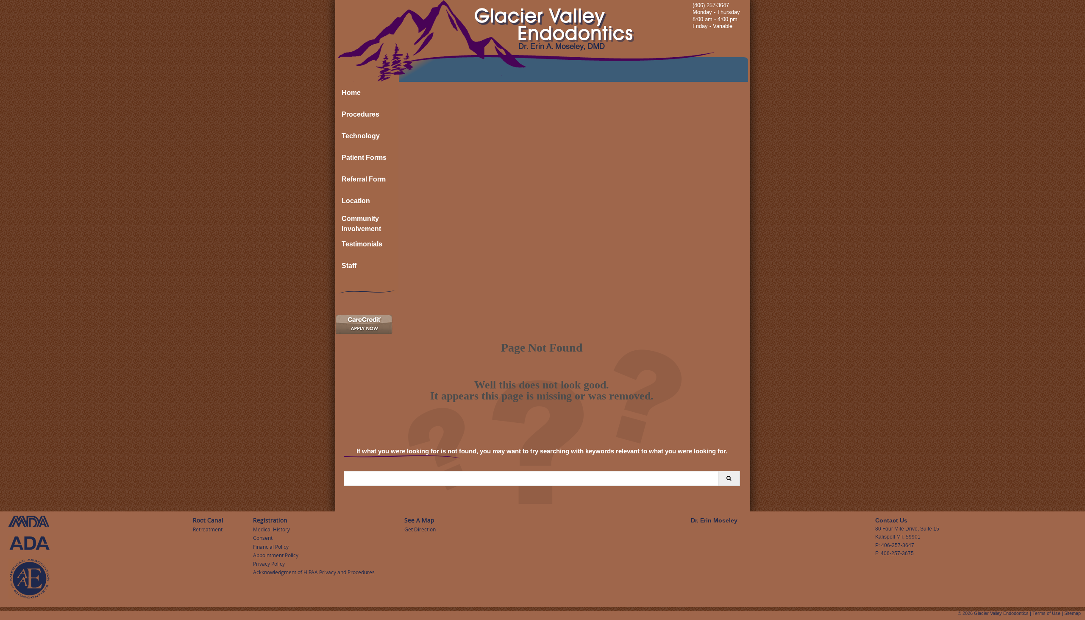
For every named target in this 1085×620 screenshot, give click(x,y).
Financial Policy (271, 546)
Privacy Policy (269, 563)
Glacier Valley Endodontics (1001, 613)
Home (351, 92)
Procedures (360, 114)
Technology (361, 136)
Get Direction (420, 529)
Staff (349, 265)
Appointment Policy (275, 555)
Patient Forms (364, 157)
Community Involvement (361, 223)
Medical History (271, 529)
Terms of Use (1046, 613)
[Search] (729, 478)
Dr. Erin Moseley (714, 520)
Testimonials (362, 244)
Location (356, 200)
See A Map (419, 520)
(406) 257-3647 (711, 5)
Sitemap (1072, 613)
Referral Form (364, 179)
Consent (263, 537)
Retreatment (208, 529)
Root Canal (208, 520)
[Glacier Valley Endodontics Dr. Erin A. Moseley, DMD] (542, 41)
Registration (270, 520)
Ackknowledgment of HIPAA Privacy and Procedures (314, 572)
